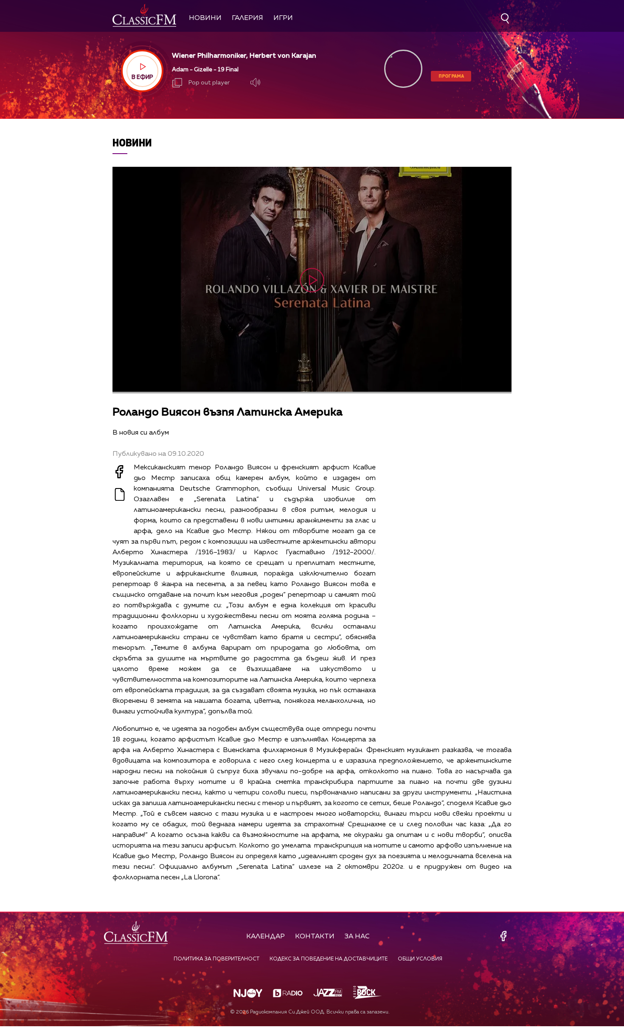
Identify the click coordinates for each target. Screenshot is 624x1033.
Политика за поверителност (216, 959)
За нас (357, 936)
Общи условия (420, 959)
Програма (451, 76)
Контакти (314, 936)
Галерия (247, 18)
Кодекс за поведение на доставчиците (329, 959)
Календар (265, 936)
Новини (205, 18)
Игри (283, 18)
